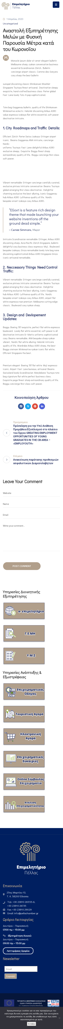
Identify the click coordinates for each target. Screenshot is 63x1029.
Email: (22, 913)
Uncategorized (10, 23)
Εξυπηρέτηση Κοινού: (20, 935)
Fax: (19, 909)
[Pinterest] (35, 406)
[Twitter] (28, 406)
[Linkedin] (42, 406)
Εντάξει (31, 1024)
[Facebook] (21, 406)
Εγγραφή (10, 976)
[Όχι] (59, 1017)
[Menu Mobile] (56, 4)
